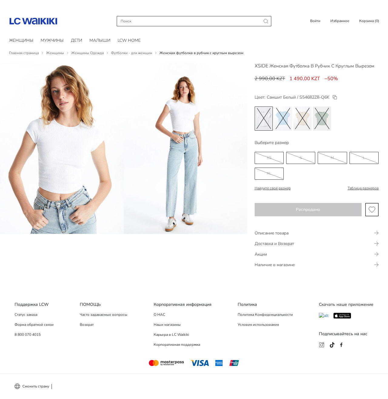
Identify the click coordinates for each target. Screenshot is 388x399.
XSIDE (261, 66)
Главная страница (24, 53)
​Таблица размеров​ (363, 188)
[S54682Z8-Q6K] (335, 97)
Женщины (21, 40)
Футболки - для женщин (131, 53)
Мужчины (52, 40)
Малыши (99, 40)
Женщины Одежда (87, 53)
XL (269, 173)
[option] (264, 118)
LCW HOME (129, 40)
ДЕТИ (76, 40)
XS (269, 157)
